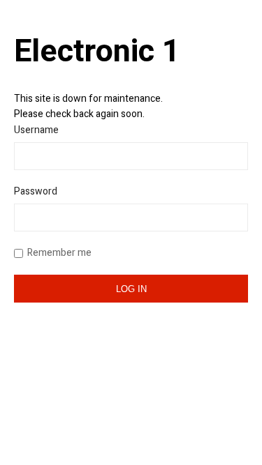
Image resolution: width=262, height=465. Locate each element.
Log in (131, 289)
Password (35, 191)
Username (36, 130)
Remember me (59, 252)
